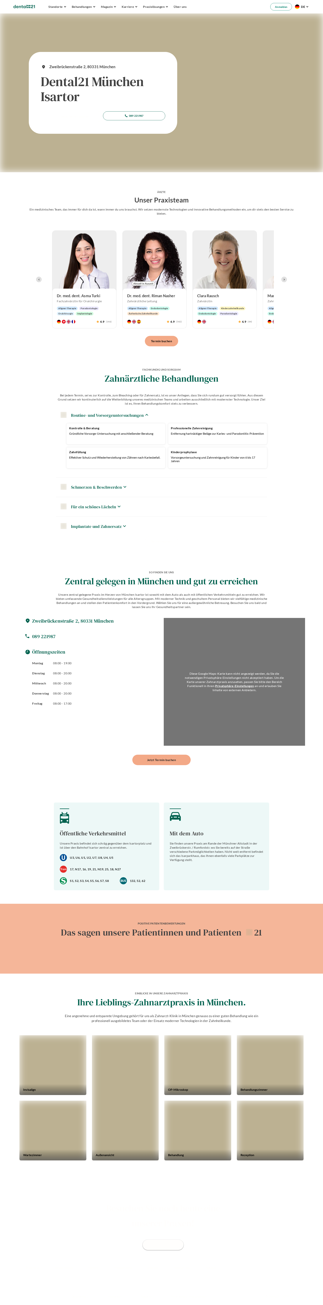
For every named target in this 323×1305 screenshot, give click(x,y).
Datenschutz (80, 1296)
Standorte (32, 1268)
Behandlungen (63, 1268)
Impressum (114, 1296)
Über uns (180, 6)
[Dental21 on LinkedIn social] (299, 1270)
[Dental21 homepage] (24, 7)
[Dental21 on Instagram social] (289, 1270)
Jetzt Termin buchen (75, 116)
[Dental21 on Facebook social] (279, 1270)
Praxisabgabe (123, 1268)
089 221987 (136, 115)
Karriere (93, 1268)
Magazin (211, 1268)
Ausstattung (182, 1268)
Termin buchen (161, 341)
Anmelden (281, 6)
